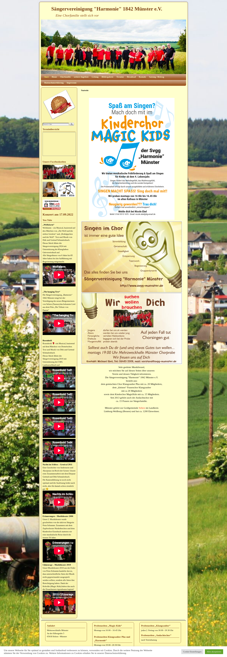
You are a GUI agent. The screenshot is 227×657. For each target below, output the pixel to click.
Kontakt (142, 77)
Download (131, 77)
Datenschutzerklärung (54, 83)
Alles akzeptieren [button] (214, 651)
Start (46, 77)
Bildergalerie (107, 77)
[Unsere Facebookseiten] (59, 178)
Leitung (95, 77)
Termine (120, 77)
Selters (142, 408)
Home (54, 77)
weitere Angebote (81, 77)
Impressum (71, 83)
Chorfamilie (65, 77)
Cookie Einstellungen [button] (192, 651)
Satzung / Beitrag (156, 77)
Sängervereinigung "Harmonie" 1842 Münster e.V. (106, 9)
